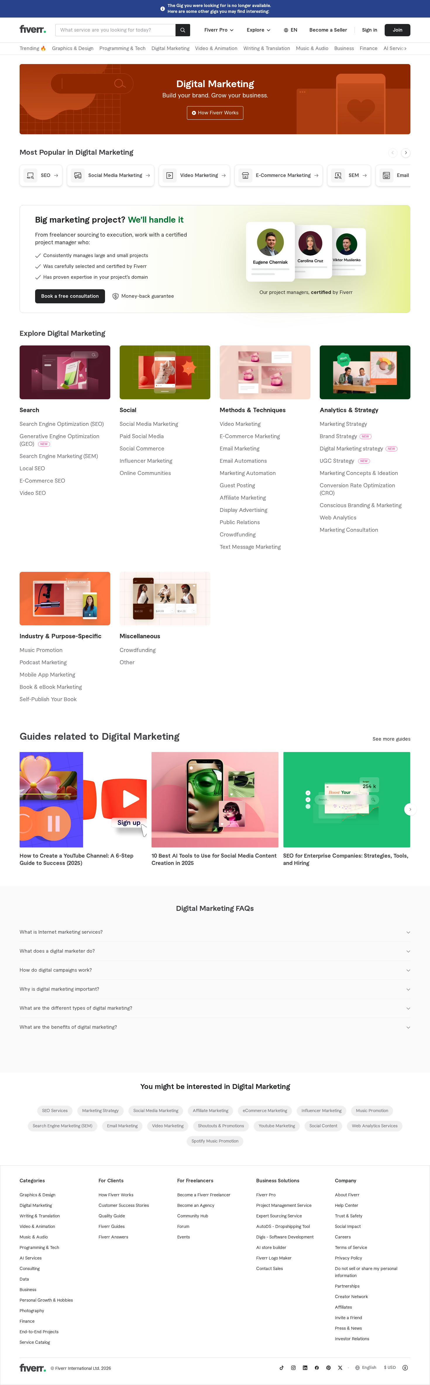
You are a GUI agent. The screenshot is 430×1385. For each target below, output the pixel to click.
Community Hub (192, 1216)
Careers (343, 1237)
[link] (55, 1111)
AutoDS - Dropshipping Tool (283, 1227)
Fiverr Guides (112, 1227)
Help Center (346, 1206)
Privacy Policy (348, 1258)
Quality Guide (112, 1216)
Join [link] (398, 30)
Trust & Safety (348, 1216)
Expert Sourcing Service (279, 1216)
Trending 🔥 (33, 48)
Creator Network (351, 1297)
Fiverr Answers (113, 1237)
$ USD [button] (390, 1368)
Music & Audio (312, 48)
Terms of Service (351, 1248)
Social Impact (348, 1227)
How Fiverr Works (218, 113)
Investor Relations (352, 1339)
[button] (219, 30)
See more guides (391, 739)
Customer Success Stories (124, 1206)
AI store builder (271, 1248)
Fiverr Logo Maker (274, 1258)
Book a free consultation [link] (70, 296)
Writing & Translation (266, 48)
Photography (32, 1311)
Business (344, 48)
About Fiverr (347, 1195)
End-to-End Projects (39, 1332)
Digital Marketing (170, 48)
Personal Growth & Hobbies (46, 1300)
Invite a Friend (348, 1318)
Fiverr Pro (266, 1195)
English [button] (369, 1368)
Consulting (29, 1269)
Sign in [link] (369, 30)
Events (183, 1237)
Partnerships (347, 1286)
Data (24, 1279)
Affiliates (343, 1307)
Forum (183, 1227)
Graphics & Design (73, 48)
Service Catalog (35, 1343)
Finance (369, 48)
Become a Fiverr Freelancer (204, 1195)
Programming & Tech (122, 48)
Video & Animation (216, 48)
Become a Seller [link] (328, 30)
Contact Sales (269, 1269)
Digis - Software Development (285, 1237)
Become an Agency (195, 1206)
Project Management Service (284, 1206)
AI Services (31, 1258)
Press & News (348, 1328)
